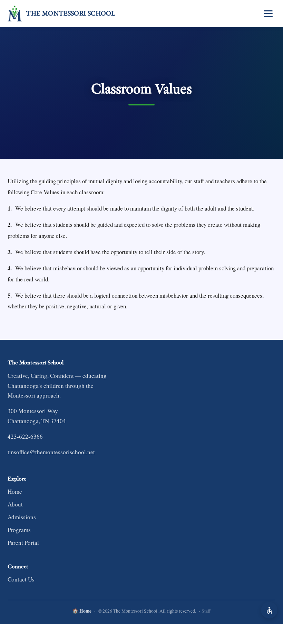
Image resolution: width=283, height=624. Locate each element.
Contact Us (21, 579)
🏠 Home (81, 610)
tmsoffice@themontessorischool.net (51, 452)
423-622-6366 (25, 436)
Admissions (22, 517)
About (15, 504)
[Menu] (268, 13)
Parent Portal (23, 543)
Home (15, 491)
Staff (206, 611)
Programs (19, 530)
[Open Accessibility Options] (269, 610)
